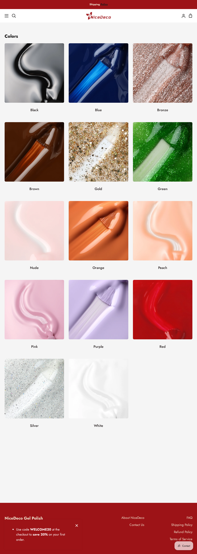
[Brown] (34, 159)
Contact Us (136, 524)
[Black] (34, 80)
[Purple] (98, 317)
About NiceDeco (132, 517)
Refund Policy (183, 532)
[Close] (77, 525)
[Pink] (34, 317)
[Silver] (34, 396)
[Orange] (98, 238)
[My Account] (182, 16)
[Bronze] (162, 80)
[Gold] (98, 159)
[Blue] (98, 80)
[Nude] (34, 238)
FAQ (189, 517)
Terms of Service (181, 539)
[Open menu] (4, 16)
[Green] (162, 159)
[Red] (162, 317)
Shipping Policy (181, 524)
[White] (98, 396)
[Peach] (162, 238)
